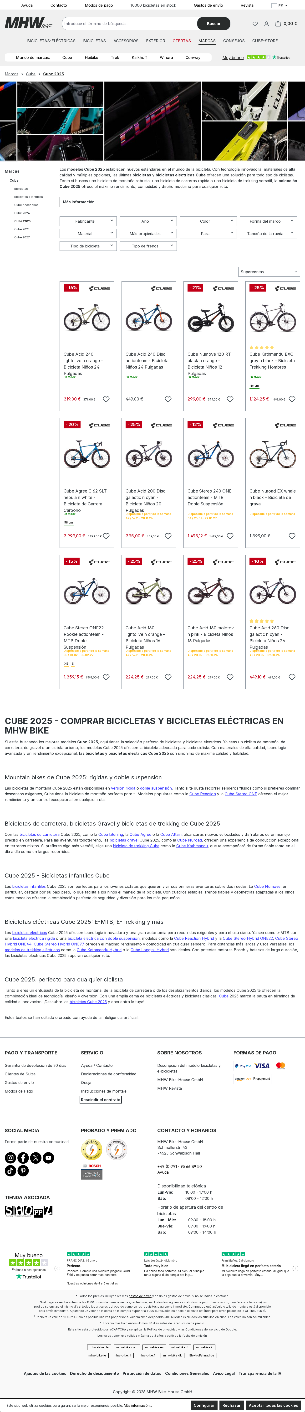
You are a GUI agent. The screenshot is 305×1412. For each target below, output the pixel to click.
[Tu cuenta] (266, 23)
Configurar (204, 1405)
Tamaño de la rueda (265, 233)
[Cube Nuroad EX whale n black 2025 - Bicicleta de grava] (272, 454)
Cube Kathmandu (192, 845)
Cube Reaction (202, 793)
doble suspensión (156, 788)
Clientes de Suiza (20, 1074)
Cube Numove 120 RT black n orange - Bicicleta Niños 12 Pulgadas (209, 356)
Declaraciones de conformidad (108, 1074)
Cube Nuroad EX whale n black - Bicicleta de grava (272, 493)
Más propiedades (145, 233)
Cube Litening (110, 834)
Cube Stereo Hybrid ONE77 (59, 944)
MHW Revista (169, 1088)
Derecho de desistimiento (94, 1373)
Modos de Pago (19, 1091)
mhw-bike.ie (97, 1355)
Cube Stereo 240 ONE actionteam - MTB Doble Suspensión (210, 493)
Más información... (138, 1405)
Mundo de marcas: (33, 57)
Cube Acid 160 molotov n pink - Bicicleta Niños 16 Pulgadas (211, 630)
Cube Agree (140, 834)
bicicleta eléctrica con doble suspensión (104, 938)
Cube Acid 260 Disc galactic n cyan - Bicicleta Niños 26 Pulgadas (269, 630)
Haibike (91, 57)
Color (205, 221)
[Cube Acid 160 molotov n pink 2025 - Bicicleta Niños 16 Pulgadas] (211, 591)
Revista (247, 5)
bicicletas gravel (124, 840)
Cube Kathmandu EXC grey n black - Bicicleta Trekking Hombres (272, 356)
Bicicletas (21, 188)
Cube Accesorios (26, 205)
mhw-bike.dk (172, 1355)
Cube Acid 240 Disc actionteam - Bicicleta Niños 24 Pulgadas (147, 356)
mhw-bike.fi (147, 1355)
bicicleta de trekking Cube (136, 845)
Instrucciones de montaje (104, 1091)
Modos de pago (99, 5)
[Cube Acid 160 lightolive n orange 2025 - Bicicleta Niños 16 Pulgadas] (149, 591)
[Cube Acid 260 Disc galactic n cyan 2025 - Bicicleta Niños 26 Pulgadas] (272, 591)
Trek (115, 57)
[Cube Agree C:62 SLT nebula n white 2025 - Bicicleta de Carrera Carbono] (87, 454)
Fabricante (85, 221)
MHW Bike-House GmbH (180, 1079)
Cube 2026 (22, 229)
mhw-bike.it (204, 1347)
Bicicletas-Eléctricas (28, 197)
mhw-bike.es (154, 1347)
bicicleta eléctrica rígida (34, 938)
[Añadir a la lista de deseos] (105, 398)
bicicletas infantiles (29, 886)
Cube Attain (171, 834)
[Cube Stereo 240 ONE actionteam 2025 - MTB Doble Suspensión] (211, 454)
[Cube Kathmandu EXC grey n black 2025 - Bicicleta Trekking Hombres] (272, 317)
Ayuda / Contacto (97, 1065)
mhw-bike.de (99, 1347)
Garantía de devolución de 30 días (35, 1065)
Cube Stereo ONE (241, 793)
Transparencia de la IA (260, 1373)
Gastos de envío (208, 5)
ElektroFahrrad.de (201, 1355)
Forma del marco (265, 221)
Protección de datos (142, 1373)
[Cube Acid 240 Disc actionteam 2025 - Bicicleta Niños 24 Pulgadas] (149, 317)
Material (85, 233)
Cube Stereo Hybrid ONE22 (248, 938)
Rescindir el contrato (100, 1099)
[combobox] (134, 23)
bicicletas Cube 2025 (88, 1001)
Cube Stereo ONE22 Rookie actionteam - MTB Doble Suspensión (84, 630)
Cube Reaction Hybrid (194, 938)
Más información (79, 202)
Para (205, 233)
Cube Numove (267, 886)
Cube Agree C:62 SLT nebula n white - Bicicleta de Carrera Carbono (85, 493)
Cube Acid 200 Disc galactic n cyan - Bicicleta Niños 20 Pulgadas (145, 493)
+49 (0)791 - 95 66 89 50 (179, 1166)
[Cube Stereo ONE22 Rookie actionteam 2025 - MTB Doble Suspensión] (87, 591)
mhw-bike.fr (179, 1347)
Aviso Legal (224, 1373)
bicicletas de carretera (40, 834)
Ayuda (27, 5)
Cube (67, 57)
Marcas (12, 171)
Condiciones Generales (187, 1373)
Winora (166, 57)
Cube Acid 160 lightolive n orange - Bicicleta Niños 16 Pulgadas (145, 630)
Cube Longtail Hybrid (150, 949)
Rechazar (232, 1405)
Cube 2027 (22, 237)
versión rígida (123, 788)
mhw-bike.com (126, 1347)
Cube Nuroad (189, 840)
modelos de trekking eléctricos (32, 949)
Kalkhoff (139, 57)
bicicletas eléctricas (29, 932)
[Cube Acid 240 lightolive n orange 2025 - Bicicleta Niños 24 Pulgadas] (87, 317)
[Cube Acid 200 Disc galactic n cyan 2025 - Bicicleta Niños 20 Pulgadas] (149, 454)
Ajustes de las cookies (45, 1373)
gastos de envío (140, 1296)
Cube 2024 (22, 213)
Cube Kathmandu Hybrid (99, 949)
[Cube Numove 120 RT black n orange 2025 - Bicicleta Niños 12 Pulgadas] (211, 317)
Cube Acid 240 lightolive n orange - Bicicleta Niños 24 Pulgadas (83, 356)
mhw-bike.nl (122, 1355)
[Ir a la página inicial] (28, 22)
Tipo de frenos (145, 246)
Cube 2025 (22, 221)
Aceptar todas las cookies (273, 1405)
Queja (86, 1082)
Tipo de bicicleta (85, 246)
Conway (193, 57)
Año (145, 221)
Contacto (59, 5)
